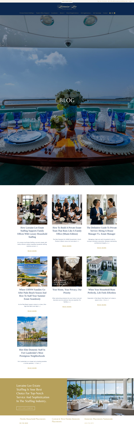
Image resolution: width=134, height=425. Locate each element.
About (62, 13)
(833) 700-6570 (89, 423)
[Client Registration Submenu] (79, 13)
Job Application (85, 13)
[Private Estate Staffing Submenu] (34, 13)
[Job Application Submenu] (91, 13)
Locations (54, 13)
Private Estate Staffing (26, 13)
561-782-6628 (23, 423)
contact (105, 13)
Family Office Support (42, 13)
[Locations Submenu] (58, 13)
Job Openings (97, 13)
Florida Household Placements (32, 419)
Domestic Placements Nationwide (99, 419)
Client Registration (72, 13)
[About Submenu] (64, 13)
